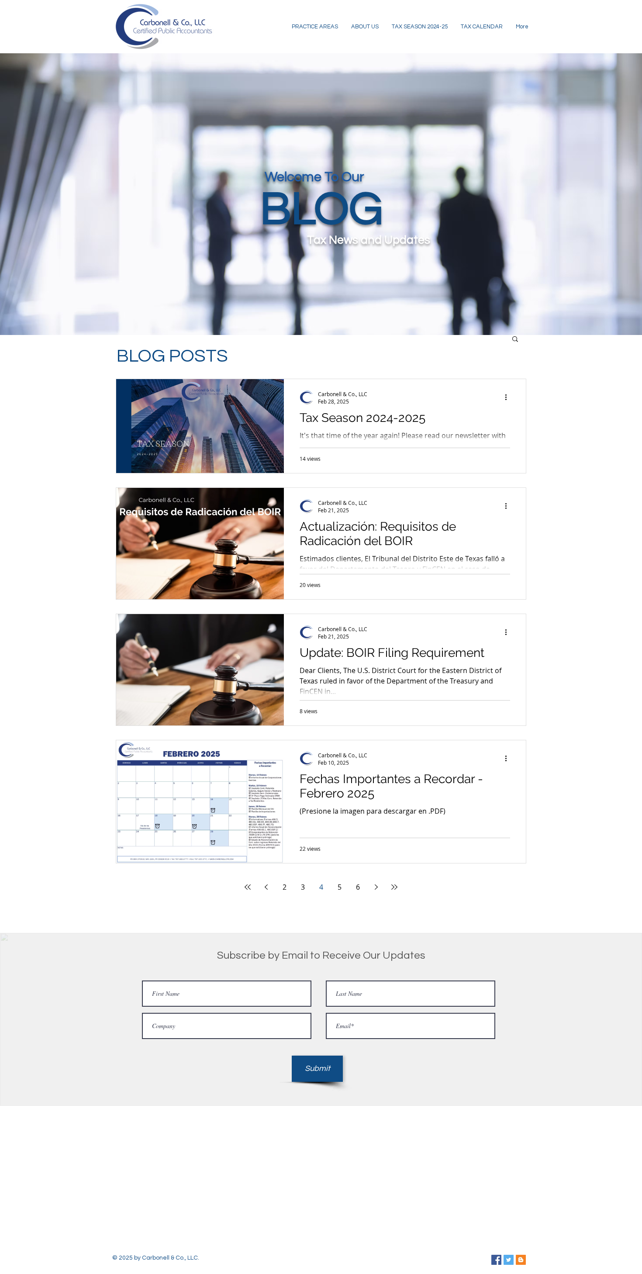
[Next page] (376, 887)
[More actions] (509, 397)
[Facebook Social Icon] (496, 1260)
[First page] (247, 887)
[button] (515, 339)
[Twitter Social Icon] (509, 1260)
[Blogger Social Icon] (521, 1260)
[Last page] (394, 887)
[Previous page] (266, 887)
